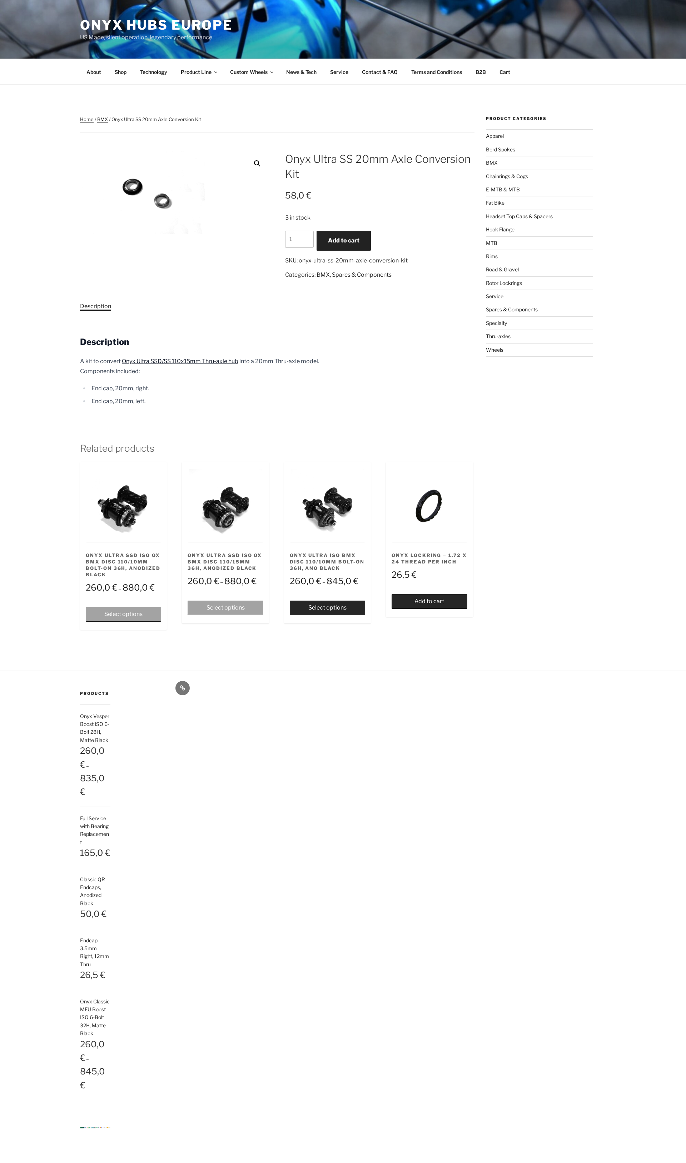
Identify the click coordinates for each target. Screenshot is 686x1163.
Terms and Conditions (436, 72)
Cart (504, 72)
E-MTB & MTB (503, 189)
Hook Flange (500, 229)
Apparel (495, 136)
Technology (153, 72)
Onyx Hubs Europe (156, 25)
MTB (491, 243)
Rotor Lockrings (504, 283)
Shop (120, 72)
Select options (123, 614)
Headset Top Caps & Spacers (519, 216)
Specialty (496, 323)
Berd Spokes (500, 149)
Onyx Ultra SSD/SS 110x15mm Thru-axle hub (180, 361)
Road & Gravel (502, 269)
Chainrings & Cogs (507, 176)
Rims (492, 256)
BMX (102, 119)
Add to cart (343, 240)
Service (339, 72)
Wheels (494, 350)
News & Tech (301, 72)
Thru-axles (498, 336)
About (93, 72)
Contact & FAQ (380, 72)
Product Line (196, 72)
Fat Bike (495, 203)
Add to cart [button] (429, 601)
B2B (481, 72)
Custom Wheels (249, 72)
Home (87, 119)
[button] (257, 163)
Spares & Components (362, 274)
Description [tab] (95, 306)
